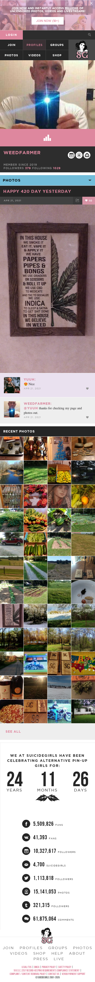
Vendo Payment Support (73, 974)
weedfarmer (22, 152)
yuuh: (30, 379)
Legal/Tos (27, 967)
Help (57, 953)
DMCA (36, 967)
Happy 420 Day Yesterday (37, 191)
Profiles (35, 44)
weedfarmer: (38, 403)
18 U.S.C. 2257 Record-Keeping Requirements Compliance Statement (46, 970)
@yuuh (31, 408)
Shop (57, 55)
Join (11, 44)
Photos (11, 55)
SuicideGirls (82, 44)
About (77, 953)
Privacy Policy (49, 967)
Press (40, 959)
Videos (34, 55)
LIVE (59, 959)
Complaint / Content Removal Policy (28, 974)
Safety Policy (64, 967)
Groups (57, 44)
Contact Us (53, 974)
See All (13, 731)
